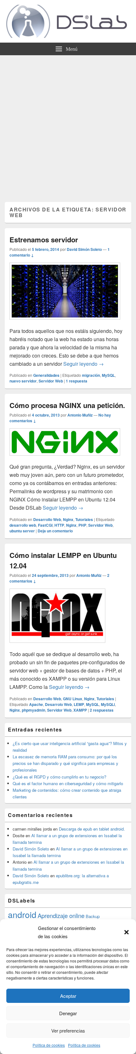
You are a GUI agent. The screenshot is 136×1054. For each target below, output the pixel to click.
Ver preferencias (68, 1030)
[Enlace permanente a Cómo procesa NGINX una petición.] (64, 458)
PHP (82, 525)
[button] (126, 932)
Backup (93, 916)
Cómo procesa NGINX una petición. (67, 405)
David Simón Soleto (84, 249)
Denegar (68, 1013)
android (22, 914)
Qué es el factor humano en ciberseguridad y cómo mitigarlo (68, 783)
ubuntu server (22, 531)
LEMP (79, 704)
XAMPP (80, 710)
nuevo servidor (23, 381)
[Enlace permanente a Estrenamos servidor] (64, 322)
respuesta (76, 381)
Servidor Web (51, 381)
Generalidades (46, 375)
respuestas (102, 710)
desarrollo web (22, 525)
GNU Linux (72, 699)
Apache (36, 704)
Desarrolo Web (58, 704)
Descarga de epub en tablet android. (92, 829)
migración (91, 375)
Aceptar (68, 995)
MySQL (108, 375)
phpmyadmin (33, 710)
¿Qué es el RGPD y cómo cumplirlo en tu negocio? (59, 777)
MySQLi (108, 704)
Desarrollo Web (47, 519)
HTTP (59, 525)
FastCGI (45, 525)
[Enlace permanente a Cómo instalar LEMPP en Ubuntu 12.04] (57, 645)
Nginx (68, 519)
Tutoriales (84, 519)
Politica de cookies (49, 1045)
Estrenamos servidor (43, 239)
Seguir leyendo (83, 363)
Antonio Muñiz (80, 415)
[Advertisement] (68, 126)
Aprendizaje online (61, 915)
